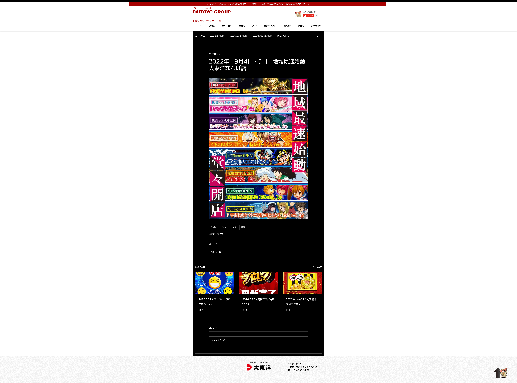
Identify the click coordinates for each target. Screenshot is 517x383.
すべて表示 (317, 267)
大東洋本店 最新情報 (238, 36)
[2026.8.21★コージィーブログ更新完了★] (214, 283)
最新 (243, 227)
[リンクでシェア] (216, 243)
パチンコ (224, 227)
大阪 (235, 227)
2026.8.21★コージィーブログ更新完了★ (215, 301)
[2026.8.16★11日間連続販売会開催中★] (302, 283)
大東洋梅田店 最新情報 (262, 36)
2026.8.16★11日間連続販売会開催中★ (301, 301)
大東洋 (213, 227)
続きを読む (282, 36)
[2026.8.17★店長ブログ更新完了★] (258, 283)
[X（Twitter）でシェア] (210, 243)
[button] (318, 36)
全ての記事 (200, 36)
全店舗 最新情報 (217, 36)
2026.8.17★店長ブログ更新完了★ (258, 301)
